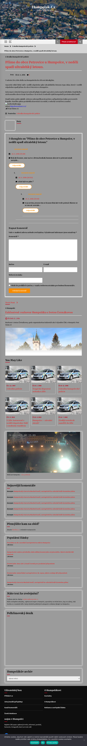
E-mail (46, 264)
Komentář (14, 236)
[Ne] (84, 740)
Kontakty (48, 696)
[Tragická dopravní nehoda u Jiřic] (43, 374)
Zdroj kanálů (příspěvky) (13, 702)
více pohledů (25, 475)
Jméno (11, 264)
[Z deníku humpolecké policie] (69, 374)
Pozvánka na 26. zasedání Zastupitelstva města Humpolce (28, 543)
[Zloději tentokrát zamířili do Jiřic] (69, 405)
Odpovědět (16, 165)
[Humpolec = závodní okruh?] (43, 405)
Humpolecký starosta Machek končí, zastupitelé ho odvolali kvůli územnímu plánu (44, 491)
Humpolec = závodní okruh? (42, 421)
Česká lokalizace (10, 713)
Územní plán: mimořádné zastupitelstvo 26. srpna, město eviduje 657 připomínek (37, 573)
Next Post (10, 302)
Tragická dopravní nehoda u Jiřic (42, 390)
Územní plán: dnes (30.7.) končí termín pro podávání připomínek (31, 564)
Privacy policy (52, 743)
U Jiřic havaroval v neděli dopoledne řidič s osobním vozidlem (17, 423)
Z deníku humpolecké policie (17, 57)
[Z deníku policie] (17, 374)
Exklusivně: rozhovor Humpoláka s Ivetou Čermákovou (39, 312)
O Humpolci (10, 308)
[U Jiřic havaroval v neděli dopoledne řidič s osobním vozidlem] (17, 405)
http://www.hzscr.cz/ (18, 106)
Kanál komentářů (10, 708)
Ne (43, 743)
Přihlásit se (8, 696)
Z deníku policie (14, 389)
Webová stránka (15, 275)
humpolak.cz (43, 7)
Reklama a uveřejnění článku (54, 708)
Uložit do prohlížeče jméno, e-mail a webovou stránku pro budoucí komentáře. (43, 286)
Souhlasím (34, 743)
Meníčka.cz (15, 530)
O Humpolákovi (50, 702)
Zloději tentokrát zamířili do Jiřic (67, 421)
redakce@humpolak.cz (30, 599)
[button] (57, 41)
